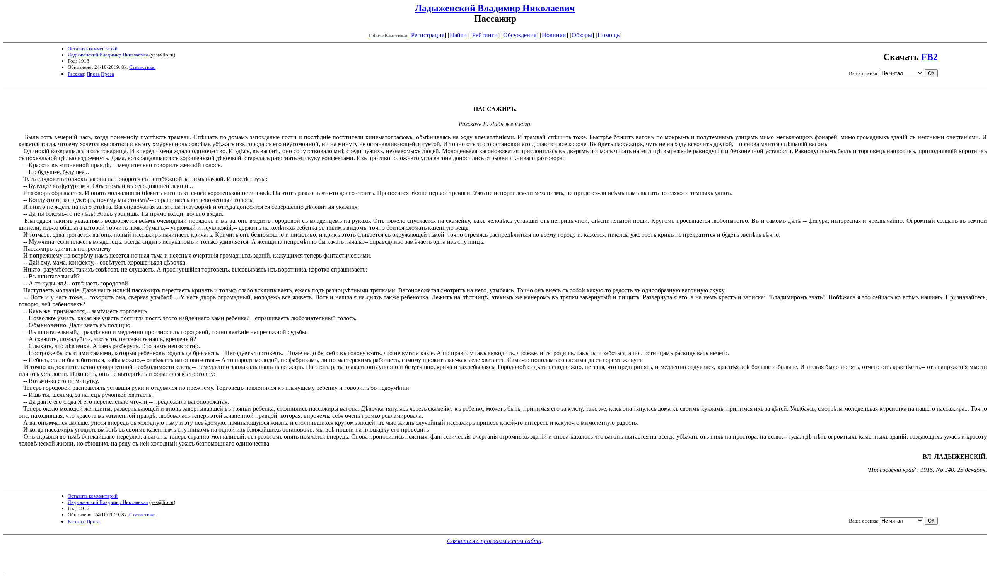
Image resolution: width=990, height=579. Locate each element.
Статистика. (142, 67)
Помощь (608, 35)
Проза (93, 74)
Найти (458, 35)
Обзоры (582, 35)
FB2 (929, 57)
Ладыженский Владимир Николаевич (495, 8)
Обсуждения (519, 35)
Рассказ (76, 74)
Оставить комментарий (93, 48)
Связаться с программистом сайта (494, 541)
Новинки (554, 35)
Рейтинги (485, 35)
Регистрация (427, 35)
